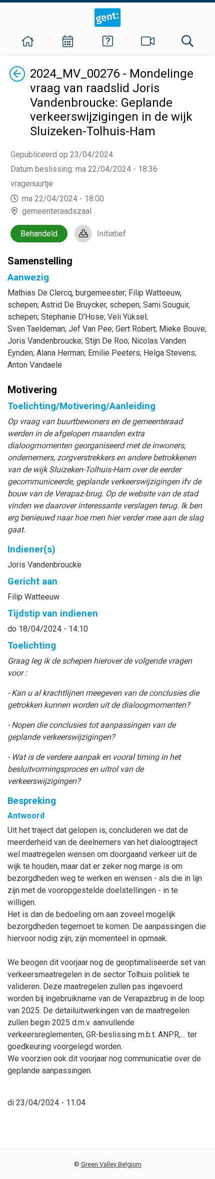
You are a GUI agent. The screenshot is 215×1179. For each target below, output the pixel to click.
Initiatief (111, 233)
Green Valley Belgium (111, 1164)
